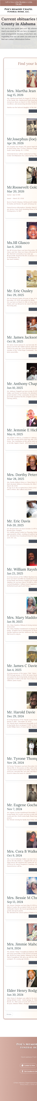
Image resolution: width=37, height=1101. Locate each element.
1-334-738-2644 (20, 2)
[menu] (34, 3)
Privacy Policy (24, 1084)
